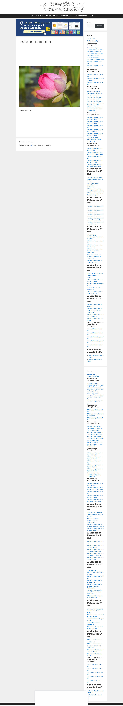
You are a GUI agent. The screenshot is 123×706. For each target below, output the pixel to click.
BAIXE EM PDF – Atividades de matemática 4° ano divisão (95, 275)
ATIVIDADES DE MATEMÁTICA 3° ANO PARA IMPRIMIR (95, 237)
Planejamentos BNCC (66, 15)
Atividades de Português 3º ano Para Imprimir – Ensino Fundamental (95, 108)
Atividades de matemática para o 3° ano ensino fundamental (94, 250)
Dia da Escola (91, 38)
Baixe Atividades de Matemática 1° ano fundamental (93, 185)
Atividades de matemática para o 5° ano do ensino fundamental (94, 310)
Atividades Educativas (51, 15)
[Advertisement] (49, 56)
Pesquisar (99, 25)
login (32, 145)
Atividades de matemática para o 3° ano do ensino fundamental (94, 256)
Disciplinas (38, 15)
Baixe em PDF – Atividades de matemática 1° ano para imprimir (95, 179)
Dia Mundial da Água (93, 41)
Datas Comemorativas (80, 15)
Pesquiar (89, 23)
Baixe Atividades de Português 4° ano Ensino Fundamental (94, 139)
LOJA (91, 15)
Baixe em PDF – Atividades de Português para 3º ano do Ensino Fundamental (95, 103)
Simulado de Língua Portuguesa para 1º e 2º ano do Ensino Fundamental (95, 49)
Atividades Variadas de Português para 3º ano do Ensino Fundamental (94, 93)
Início (31, 15)
